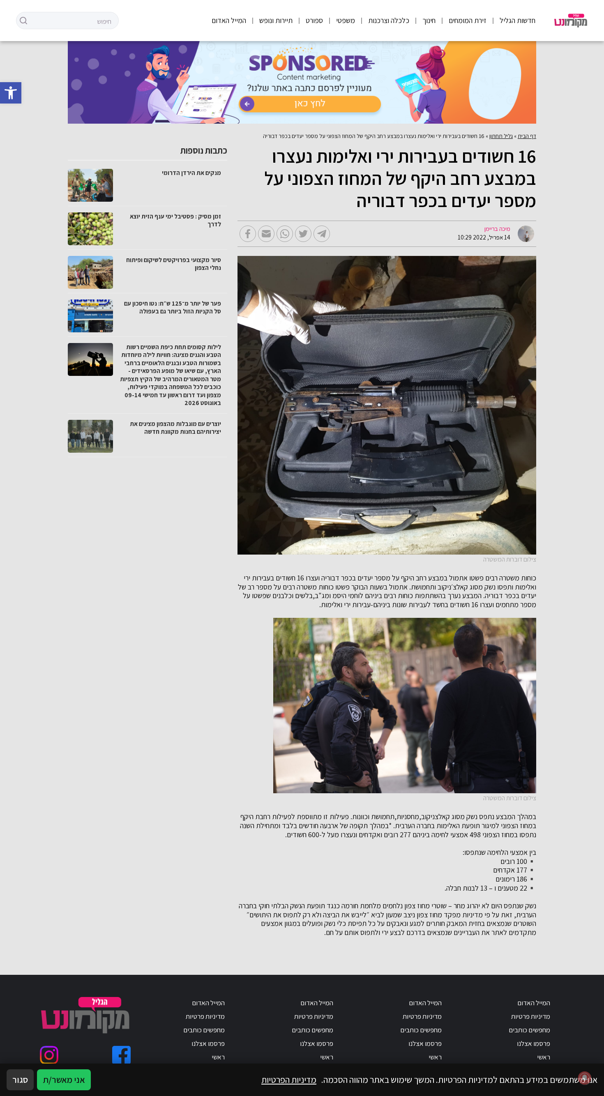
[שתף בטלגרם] (322, 234)
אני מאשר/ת (64, 1079)
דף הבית (527, 136)
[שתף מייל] (266, 234)
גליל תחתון (501, 136)
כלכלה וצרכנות (388, 20)
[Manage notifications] (584, 1077)
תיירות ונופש (276, 20)
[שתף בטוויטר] (303, 234)
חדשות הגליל (517, 20)
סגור (20, 1079)
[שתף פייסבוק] (248, 234)
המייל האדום (229, 20)
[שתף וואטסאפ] (285, 234)
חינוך (429, 20)
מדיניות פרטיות (530, 1016)
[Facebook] (121, 1055)
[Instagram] (49, 1055)
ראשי (543, 1056)
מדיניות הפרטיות (288, 1079)
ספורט (314, 20)
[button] (10, 93)
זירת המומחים (467, 20)
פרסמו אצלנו (533, 1043)
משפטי (345, 20)
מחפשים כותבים (529, 1029)
